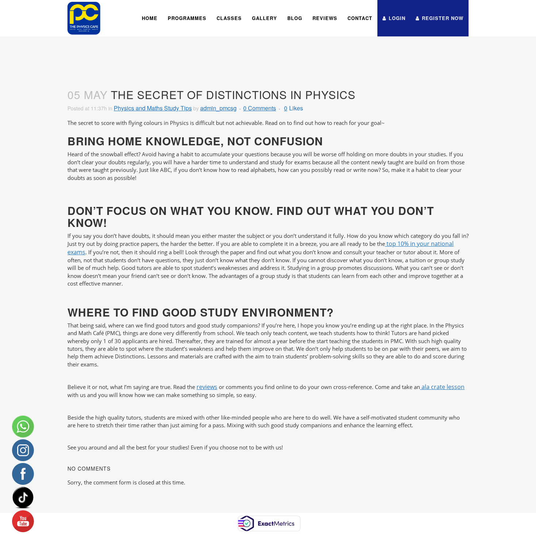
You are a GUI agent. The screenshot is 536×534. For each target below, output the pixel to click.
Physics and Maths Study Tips (153, 108)
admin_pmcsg (218, 108)
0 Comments (259, 108)
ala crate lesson (442, 387)
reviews (207, 387)
